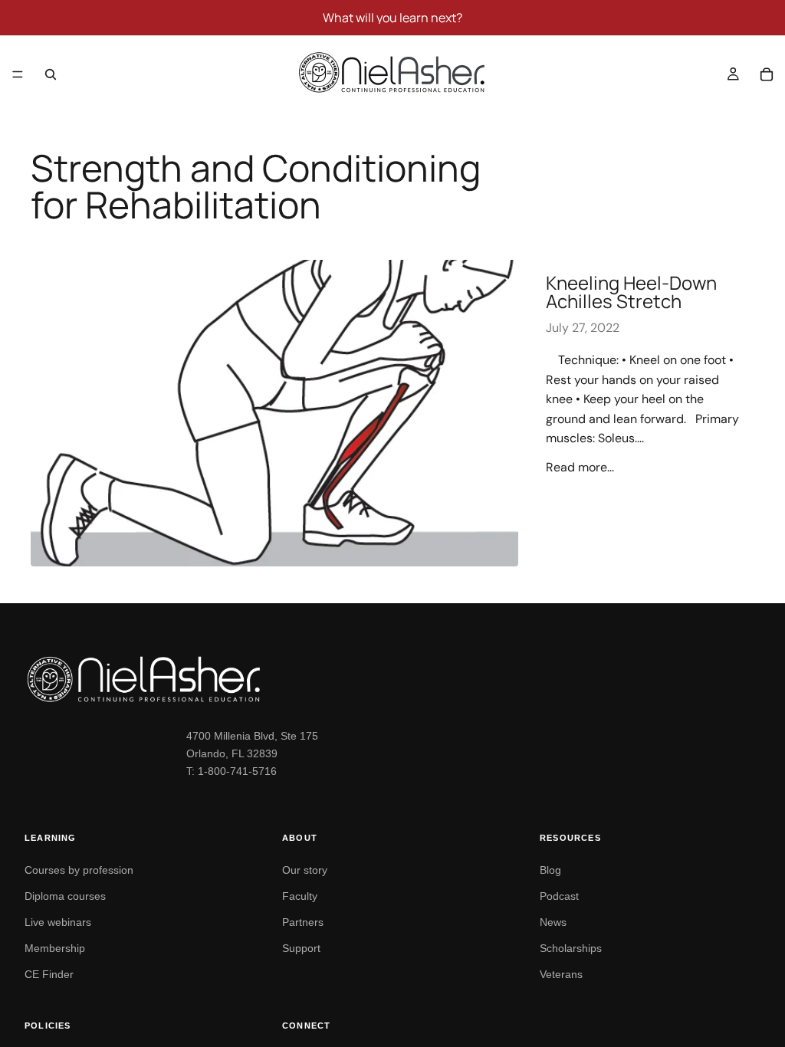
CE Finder (49, 974)
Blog (550, 870)
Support (301, 948)
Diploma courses (65, 896)
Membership (55, 948)
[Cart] (766, 74)
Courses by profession (79, 870)
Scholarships (571, 948)
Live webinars (58, 922)
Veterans (561, 974)
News (553, 922)
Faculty (299, 896)
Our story (304, 870)
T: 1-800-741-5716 (231, 771)
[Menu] (17, 74)
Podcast (559, 896)
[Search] (50, 74)
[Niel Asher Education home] (392, 679)
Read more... (580, 467)
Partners (303, 922)
